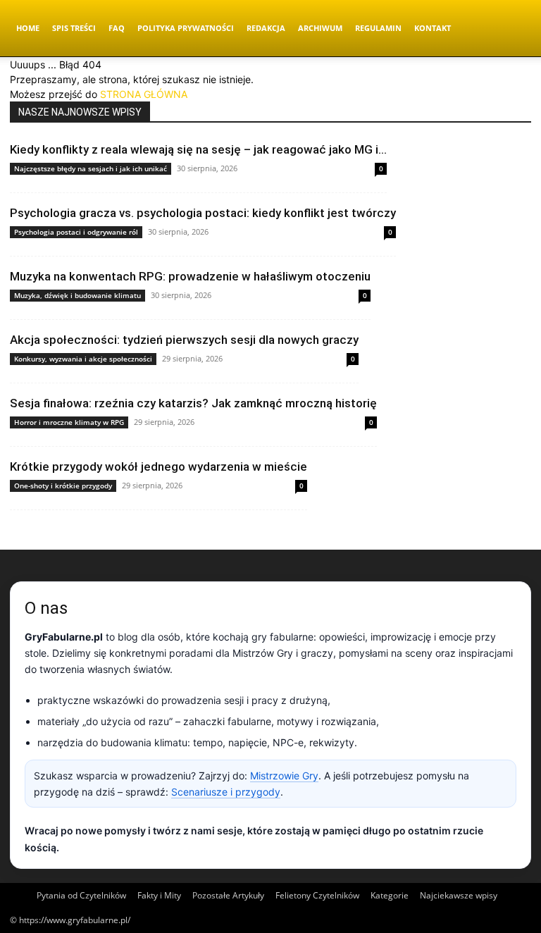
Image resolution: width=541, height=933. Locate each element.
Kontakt (432, 28)
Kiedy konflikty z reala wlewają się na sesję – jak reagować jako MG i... (198, 149)
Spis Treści (74, 28)
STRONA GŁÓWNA (143, 94)
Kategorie (390, 895)
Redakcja (266, 28)
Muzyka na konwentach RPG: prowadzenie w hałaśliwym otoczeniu (190, 276)
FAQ (116, 28)
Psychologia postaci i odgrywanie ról (76, 232)
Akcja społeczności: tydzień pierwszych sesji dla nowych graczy (184, 340)
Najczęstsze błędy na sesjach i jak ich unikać (90, 168)
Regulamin (378, 28)
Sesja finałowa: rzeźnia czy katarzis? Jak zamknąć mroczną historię (193, 403)
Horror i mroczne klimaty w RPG (69, 422)
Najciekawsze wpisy (458, 895)
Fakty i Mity (159, 895)
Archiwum (320, 28)
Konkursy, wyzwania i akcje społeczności (83, 359)
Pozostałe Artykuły (228, 895)
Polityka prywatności (185, 28)
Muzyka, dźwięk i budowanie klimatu (77, 295)
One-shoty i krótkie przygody (63, 485)
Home (27, 28)
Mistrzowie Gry (284, 775)
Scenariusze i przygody (225, 792)
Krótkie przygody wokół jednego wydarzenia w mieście (158, 466)
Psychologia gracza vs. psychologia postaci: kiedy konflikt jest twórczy (203, 213)
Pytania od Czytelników (81, 895)
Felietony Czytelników (317, 895)
